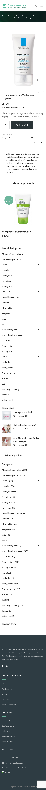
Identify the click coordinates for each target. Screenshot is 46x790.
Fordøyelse (7, 275)
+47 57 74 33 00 (12, 758)
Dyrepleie (6, 270)
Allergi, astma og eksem (12, 254)
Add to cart (22, 125)
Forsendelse (7, 721)
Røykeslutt (6, 362)
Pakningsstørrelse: (10, 107)
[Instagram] (7, 665)
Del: (31, 138)
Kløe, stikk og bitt (9, 329)
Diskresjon (6, 731)
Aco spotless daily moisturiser (16, 231)
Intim (4, 319)
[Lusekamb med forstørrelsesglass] (43, 91)
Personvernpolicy (9, 704)
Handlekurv (6, 699)
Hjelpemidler (7, 308)
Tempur (5, 394)
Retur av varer (7, 741)
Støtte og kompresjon (11, 389)
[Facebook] (2, 665)
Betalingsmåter (8, 726)
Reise (4, 357)
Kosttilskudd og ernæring (13, 335)
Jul (3, 324)
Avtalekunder (7, 689)
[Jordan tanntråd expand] (39, 91)
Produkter (11, 16)
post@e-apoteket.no (14, 763)
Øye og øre (7, 351)
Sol (3, 384)
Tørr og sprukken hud (22, 412)
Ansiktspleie (27, 16)
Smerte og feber (9, 373)
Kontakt (5, 694)
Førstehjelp (7, 292)
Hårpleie (5, 302)
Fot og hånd (7, 286)
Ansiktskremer (37, 16)
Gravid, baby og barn (11, 297)
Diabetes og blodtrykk (11, 259)
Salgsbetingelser (8, 736)
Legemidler (7, 340)
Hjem (4, 16)
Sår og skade (7, 367)
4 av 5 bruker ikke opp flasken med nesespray (26, 440)
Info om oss (7, 684)
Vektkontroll (7, 400)
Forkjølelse (6, 281)
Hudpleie (18, 16)
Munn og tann (8, 346)
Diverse (5, 265)
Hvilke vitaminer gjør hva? (24, 425)
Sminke (5, 378)
